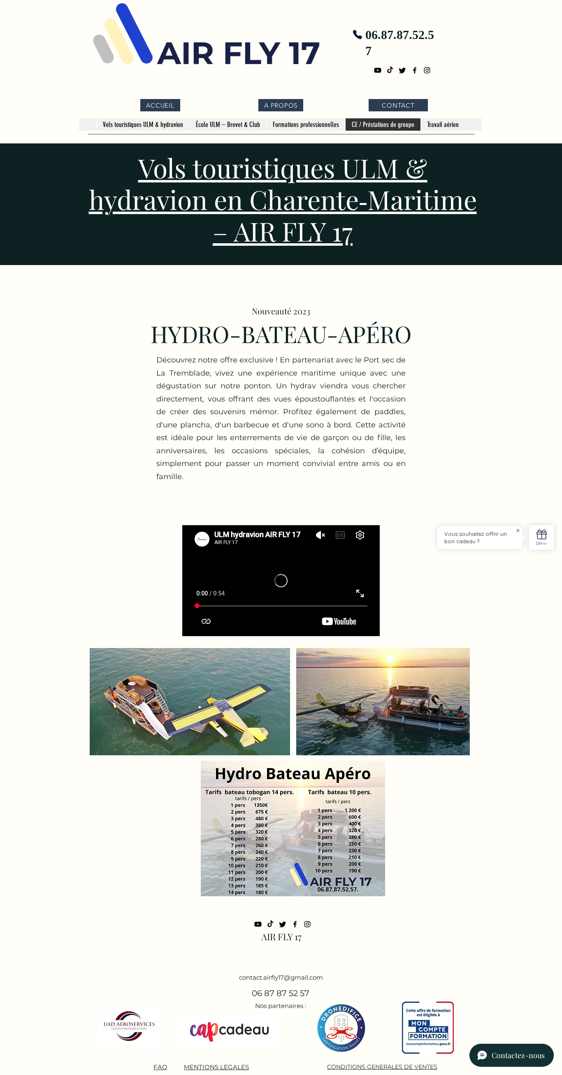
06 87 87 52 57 (280, 993)
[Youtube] (378, 70)
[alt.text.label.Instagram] (427, 70)
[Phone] (357, 34)
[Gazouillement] (402, 70)
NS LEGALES (229, 1067)
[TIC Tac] (390, 70)
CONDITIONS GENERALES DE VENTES (382, 1066)
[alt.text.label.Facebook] (415, 70)
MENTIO (197, 1067)
